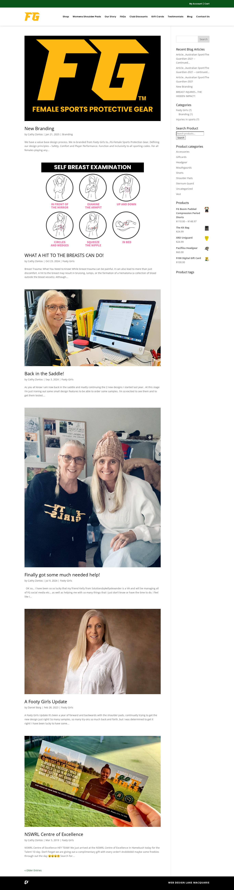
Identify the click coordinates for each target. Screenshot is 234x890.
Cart (207, 3)
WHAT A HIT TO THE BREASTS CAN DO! (64, 255)
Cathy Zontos (35, 134)
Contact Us (203, 16)
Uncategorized (184, 188)
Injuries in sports (186, 119)
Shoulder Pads (184, 178)
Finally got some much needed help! (62, 575)
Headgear (181, 162)
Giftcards (181, 157)
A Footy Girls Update (45, 701)
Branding (67, 134)
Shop (66, 16)
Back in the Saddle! (44, 373)
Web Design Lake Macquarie (189, 882)
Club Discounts (138, 16)
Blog (189, 16)
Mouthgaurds (184, 167)
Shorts (179, 172)
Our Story (110, 16)
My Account (195, 3)
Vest (178, 194)
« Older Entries (33, 870)
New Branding (39, 128)
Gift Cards (157, 16)
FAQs (123, 16)
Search (180, 137)
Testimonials (175, 16)
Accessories (182, 151)
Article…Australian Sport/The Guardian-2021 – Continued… (192, 58)
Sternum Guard (185, 183)
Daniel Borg (34, 707)
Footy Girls (69, 261)
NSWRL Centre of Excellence (53, 834)
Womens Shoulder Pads (87, 16)
